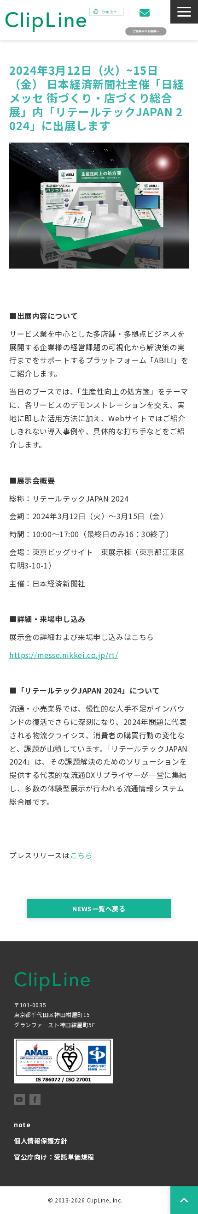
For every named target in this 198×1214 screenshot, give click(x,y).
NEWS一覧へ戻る (98, 908)
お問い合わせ (145, 13)
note (22, 1124)
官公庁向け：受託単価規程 (54, 1156)
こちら (81, 855)
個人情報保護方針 (41, 1140)
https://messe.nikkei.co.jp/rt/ (63, 654)
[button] (184, 12)
